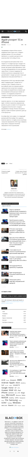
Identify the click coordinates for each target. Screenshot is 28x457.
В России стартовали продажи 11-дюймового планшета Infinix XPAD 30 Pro (16, 231)
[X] (14, 451)
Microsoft (10, 395)
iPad (19, 390)
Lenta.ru (9, 129)
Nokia (23, 395)
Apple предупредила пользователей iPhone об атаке (17, 274)
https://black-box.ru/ (14, 190)
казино (23, 405)
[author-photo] (14, 186)
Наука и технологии (10, 34)
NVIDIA (4, 397)
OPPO (17, 398)
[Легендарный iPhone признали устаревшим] (5, 267)
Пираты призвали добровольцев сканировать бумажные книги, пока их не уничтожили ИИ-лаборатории (17, 213)
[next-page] (5, 287)
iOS (15, 390)
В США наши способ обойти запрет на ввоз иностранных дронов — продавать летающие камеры (18, 353)
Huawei (4, 390)
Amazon (13, 380)
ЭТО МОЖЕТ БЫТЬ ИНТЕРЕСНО (10, 203)
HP (16, 388)
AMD (19, 380)
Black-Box (4, 44)
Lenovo (11, 392)
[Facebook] (10, 451)
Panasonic (22, 398)
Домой (2, 34)
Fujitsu (10, 385)
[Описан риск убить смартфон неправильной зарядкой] (5, 281)
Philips (2, 400)
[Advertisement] (14, 15)
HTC (19, 388)
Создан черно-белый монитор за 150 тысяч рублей (21, 173)
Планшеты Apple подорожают (5, 172)
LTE (19, 393)
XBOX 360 (4, 405)
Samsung (13, 400)
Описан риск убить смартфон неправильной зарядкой (16, 281)
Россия (19, 405)
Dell (2, 385)
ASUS (18, 382)
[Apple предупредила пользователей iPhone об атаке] (5, 274)
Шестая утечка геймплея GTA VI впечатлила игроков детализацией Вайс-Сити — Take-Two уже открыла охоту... (18, 363)
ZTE (15, 405)
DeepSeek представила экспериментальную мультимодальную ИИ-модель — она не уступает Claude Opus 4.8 (18, 333)
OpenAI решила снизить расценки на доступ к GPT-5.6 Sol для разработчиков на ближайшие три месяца (17, 222)
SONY (3, 402)
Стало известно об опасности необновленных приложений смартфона (17, 251)
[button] (2, 31)
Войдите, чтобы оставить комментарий (14, 296)
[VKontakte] (17, 451)
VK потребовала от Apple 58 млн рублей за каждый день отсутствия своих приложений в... (18, 372)
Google (4, 387)
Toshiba (9, 403)
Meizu (3, 395)
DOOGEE (6, 385)
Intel (11, 390)
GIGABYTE (16, 385)
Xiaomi (10, 405)
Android (4, 382)
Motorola (18, 395)
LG (16, 393)
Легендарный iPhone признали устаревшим (16, 266)
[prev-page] (2, 287)
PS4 (6, 400)
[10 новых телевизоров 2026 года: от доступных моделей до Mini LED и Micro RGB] (5, 258)
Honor (11, 387)
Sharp (20, 400)
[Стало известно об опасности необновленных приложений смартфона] (5, 251)
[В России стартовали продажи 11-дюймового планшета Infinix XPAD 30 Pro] (5, 230)
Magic (23, 393)
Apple (7, 163)
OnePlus (11, 398)
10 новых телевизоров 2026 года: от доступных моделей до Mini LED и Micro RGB (18, 259)
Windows (17, 402)
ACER (3, 380)
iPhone (10, 163)
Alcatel (7, 380)
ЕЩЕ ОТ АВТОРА (6, 205)
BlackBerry (23, 383)
